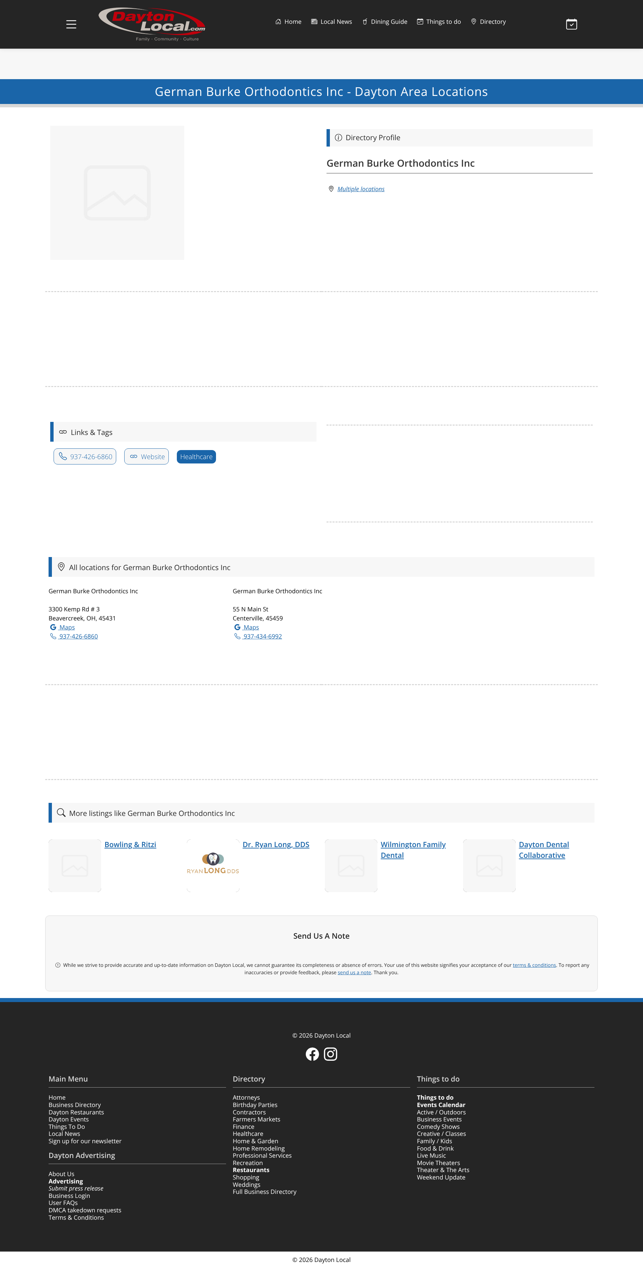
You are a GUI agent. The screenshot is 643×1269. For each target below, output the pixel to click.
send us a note (354, 972)
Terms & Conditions (76, 1218)
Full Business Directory (264, 1192)
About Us (61, 1174)
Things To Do (67, 1127)
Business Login (69, 1196)
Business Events (439, 1119)
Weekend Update (441, 1177)
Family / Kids (434, 1141)
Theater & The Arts (443, 1170)
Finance (244, 1127)
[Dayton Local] (162, 24)
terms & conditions (534, 965)
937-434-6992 (262, 636)
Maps (66, 627)
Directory (492, 22)
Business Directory (75, 1105)
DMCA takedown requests (85, 1210)
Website (152, 456)
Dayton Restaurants (76, 1112)
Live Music (431, 1156)
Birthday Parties (255, 1105)
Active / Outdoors (441, 1112)
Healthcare (196, 456)
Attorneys (246, 1098)
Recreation (248, 1163)
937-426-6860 (91, 456)
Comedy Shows (438, 1127)
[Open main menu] (71, 24)
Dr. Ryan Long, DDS (276, 844)
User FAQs (63, 1203)
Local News (335, 22)
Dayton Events (69, 1119)
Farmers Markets (256, 1119)
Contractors (249, 1112)
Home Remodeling (259, 1149)
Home (292, 22)
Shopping (246, 1177)
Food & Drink (435, 1149)
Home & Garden (255, 1141)
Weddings (247, 1185)
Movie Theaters (438, 1163)
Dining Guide (388, 22)
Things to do (443, 22)
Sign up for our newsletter (85, 1141)
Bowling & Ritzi (130, 844)
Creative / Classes (441, 1134)
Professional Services (262, 1156)
